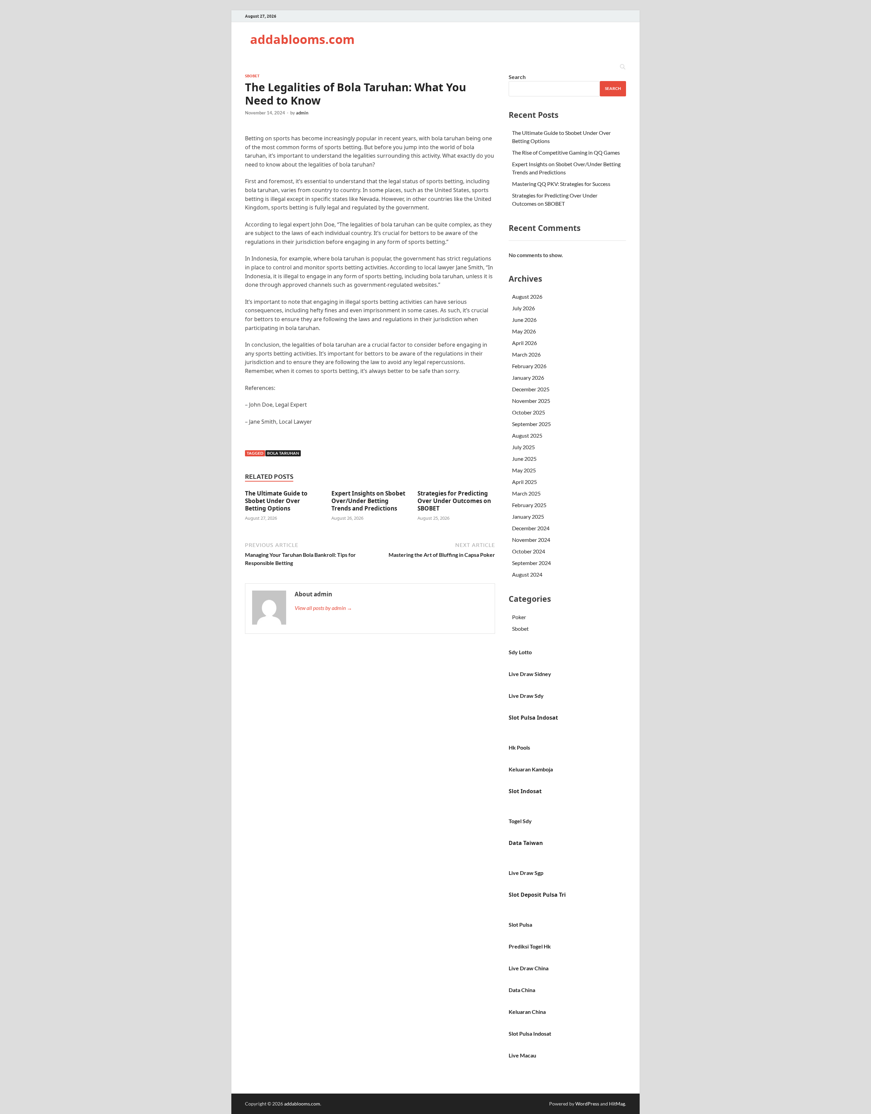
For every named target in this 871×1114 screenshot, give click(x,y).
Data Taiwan (526, 843)
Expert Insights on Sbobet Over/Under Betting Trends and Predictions (368, 500)
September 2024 (531, 563)
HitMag (617, 1104)
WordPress (587, 1104)
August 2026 (527, 296)
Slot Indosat (525, 791)
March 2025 (526, 493)
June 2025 (524, 458)
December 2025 (530, 389)
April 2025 (524, 481)
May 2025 (524, 470)
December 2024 (530, 528)
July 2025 (523, 447)
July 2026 (523, 308)
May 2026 (524, 331)
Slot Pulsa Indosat (533, 717)
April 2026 (524, 343)
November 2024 (531, 539)
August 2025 (527, 435)
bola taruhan (283, 453)
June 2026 (524, 319)
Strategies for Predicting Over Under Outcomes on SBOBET (454, 500)
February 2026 (529, 366)
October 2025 (528, 412)
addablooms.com (302, 39)
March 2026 (526, 354)
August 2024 (527, 574)
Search (517, 77)
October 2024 (528, 551)
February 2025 (529, 505)
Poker (519, 617)
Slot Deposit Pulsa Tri (537, 894)
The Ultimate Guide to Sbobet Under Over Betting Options (276, 500)
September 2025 (531, 424)
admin (302, 112)
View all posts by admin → (323, 608)
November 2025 (531, 400)
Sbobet (252, 76)
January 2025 (528, 516)
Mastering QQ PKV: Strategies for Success (561, 184)
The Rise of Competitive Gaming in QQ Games (566, 152)
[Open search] (623, 67)
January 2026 (528, 377)
